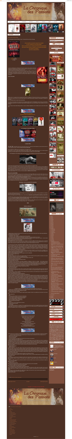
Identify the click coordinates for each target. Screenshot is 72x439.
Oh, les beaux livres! (12, 431)
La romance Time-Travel (13, 413)
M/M (59, 330)
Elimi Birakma (55, 353)
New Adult (52, 331)
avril (51, 238)
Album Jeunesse (52, 324)
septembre (52, 232)
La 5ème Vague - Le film (54, 255)
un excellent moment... (55, 339)
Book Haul (59, 324)
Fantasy (11, 418)
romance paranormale (18, 377)
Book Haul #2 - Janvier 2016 (54, 277)
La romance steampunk (13, 416)
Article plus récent (11, 381)
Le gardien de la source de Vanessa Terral (56, 288)
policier (57, 336)
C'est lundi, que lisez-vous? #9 (54, 271)
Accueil (27, 381)
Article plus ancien (44, 381)
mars (52, 239)
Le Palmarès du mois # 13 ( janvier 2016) (56, 275)
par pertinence (52, 41)
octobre (52, 231)
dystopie (53, 334)
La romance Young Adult (13, 423)
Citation (60, 325)
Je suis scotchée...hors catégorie (58, 327)
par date (56, 41)
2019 (51, 224)
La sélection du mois (12, 412)
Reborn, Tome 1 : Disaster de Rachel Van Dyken (57, 267)
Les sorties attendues (61, 329)
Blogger (37, 436)
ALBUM (11, 434)
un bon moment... (52, 338)
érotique (56, 340)
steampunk (57, 337)
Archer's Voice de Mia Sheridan (55, 251)
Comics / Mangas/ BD (12, 432)
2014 (51, 297)
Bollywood (56, 324)
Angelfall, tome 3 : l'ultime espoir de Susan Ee (56, 258)
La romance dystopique (13, 414)
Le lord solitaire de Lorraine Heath (55, 254)
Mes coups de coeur (12, 422)
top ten (62, 337)
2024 (51, 218)
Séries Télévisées (12, 426)
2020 (51, 223)
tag (59, 337)
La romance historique (12, 427)
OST (57, 331)
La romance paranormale (13, 419)
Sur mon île (60, 331)
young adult (51, 340)
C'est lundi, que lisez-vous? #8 (54, 285)
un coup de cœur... (61, 338)
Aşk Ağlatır (55, 349)
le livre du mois (57, 334)
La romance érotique (12, 433)
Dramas (11, 425)
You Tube (11, 411)
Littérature (13, 377)
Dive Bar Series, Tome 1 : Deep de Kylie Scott (56, 276)
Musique (63, 330)
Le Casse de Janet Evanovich (54, 274)
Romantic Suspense (12, 424)
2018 (51, 225)
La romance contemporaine (13, 421)
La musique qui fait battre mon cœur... (55, 328)
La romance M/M (12, 429)
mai (51, 237)
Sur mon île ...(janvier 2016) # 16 (55, 293)
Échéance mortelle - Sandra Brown (55, 287)
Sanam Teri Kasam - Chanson (54, 286)
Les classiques (11, 415)
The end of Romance (12, 430)
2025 (51, 217)
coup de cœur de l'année (55, 333)
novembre (52, 230)
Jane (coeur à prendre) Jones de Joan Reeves (56, 268)
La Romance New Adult (13, 420)
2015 (51, 296)
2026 (51, 216)
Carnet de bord (56, 325)
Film (10, 410)
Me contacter (11, 409)
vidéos (62, 339)
